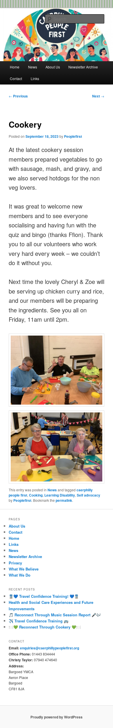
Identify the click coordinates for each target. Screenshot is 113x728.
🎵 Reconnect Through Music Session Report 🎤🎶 (55, 614)
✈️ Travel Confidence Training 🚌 (38, 621)
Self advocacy (88, 495)
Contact (16, 78)
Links (35, 78)
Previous (18, 96)
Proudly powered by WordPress (56, 717)
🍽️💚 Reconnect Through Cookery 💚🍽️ (45, 627)
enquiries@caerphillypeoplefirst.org (49, 648)
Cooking (36, 495)
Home (14, 66)
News (32, 66)
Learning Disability (59, 495)
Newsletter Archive (83, 66)
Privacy (15, 563)
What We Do (19, 575)
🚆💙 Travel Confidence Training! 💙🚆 (44, 596)
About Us (52, 66)
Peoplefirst (73, 136)
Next (98, 96)
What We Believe (24, 569)
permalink (64, 500)
